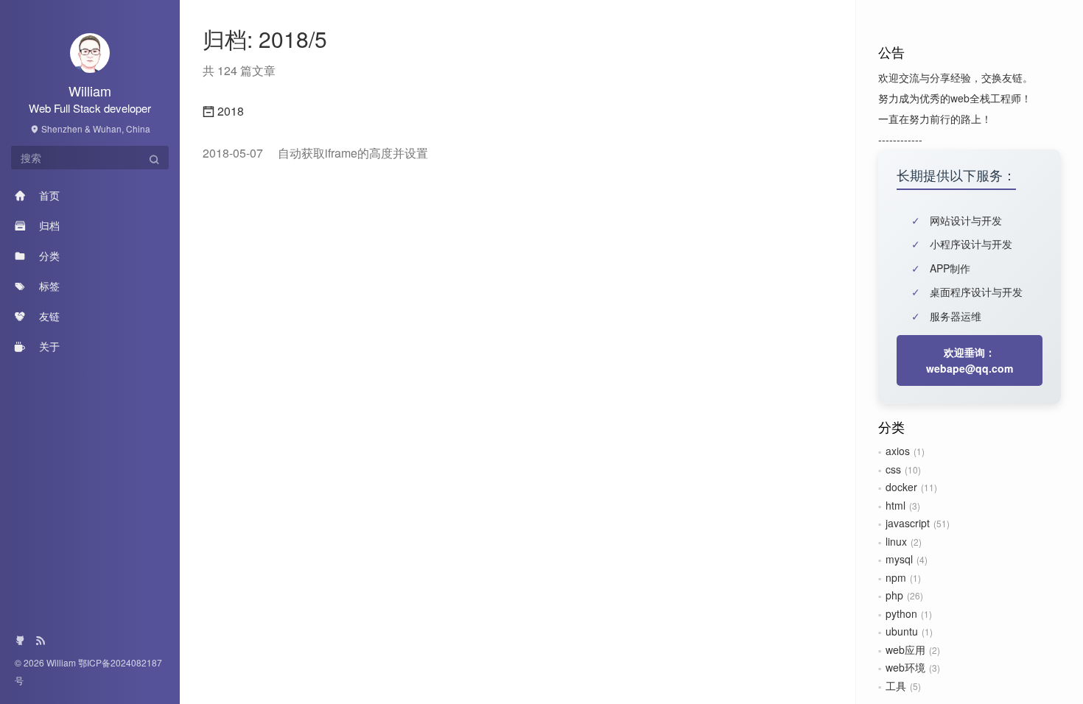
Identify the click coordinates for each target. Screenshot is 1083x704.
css (893, 469)
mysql (899, 559)
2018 (229, 110)
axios (898, 450)
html (895, 505)
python (901, 613)
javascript (908, 522)
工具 (896, 685)
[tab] (518, 111)
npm (896, 577)
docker (901, 486)
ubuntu (902, 631)
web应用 (905, 649)
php (894, 595)
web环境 (905, 667)
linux (896, 541)
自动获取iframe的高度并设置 (315, 152)
